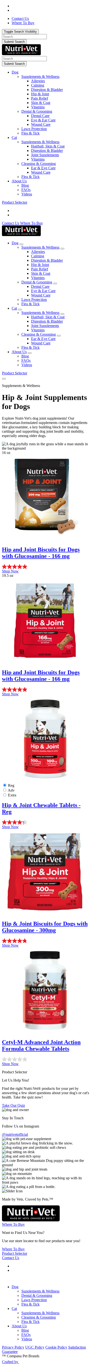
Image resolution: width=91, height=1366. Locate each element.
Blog (25, 185)
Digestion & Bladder (47, 90)
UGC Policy (34, 1347)
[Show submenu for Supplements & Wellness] (62, 248)
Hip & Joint (40, 94)
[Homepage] (21, 54)
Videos (26, 194)
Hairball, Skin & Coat (48, 146)
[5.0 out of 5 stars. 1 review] (45, 566)
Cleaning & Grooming (38, 164)
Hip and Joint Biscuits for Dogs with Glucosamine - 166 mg (41, 552)
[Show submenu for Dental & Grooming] (55, 283)
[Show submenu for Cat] (20, 309)
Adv (11, 790)
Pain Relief (39, 98)
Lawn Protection (34, 129)
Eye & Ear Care (43, 120)
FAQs (26, 190)
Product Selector (14, 202)
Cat (14, 137)
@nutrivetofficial (15, 1134)
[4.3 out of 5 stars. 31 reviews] (45, 822)
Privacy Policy (13, 1347)
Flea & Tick (30, 133)
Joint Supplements (45, 155)
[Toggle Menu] (4, 378)
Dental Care (40, 116)
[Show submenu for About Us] (30, 353)
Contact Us (10, 223)
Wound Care (40, 124)
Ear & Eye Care (43, 168)
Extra (12, 795)
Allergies (38, 81)
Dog (15, 72)
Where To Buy (31, 223)
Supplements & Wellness (40, 76)
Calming (37, 85)
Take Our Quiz (13, 1105)
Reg (11, 785)
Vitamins (38, 107)
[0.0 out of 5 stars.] (45, 1059)
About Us (19, 181)
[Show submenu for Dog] (21, 244)
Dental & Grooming (36, 111)
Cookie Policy (56, 1347)
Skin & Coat (40, 103)
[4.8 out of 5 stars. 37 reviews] (45, 940)
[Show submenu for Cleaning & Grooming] (59, 335)
